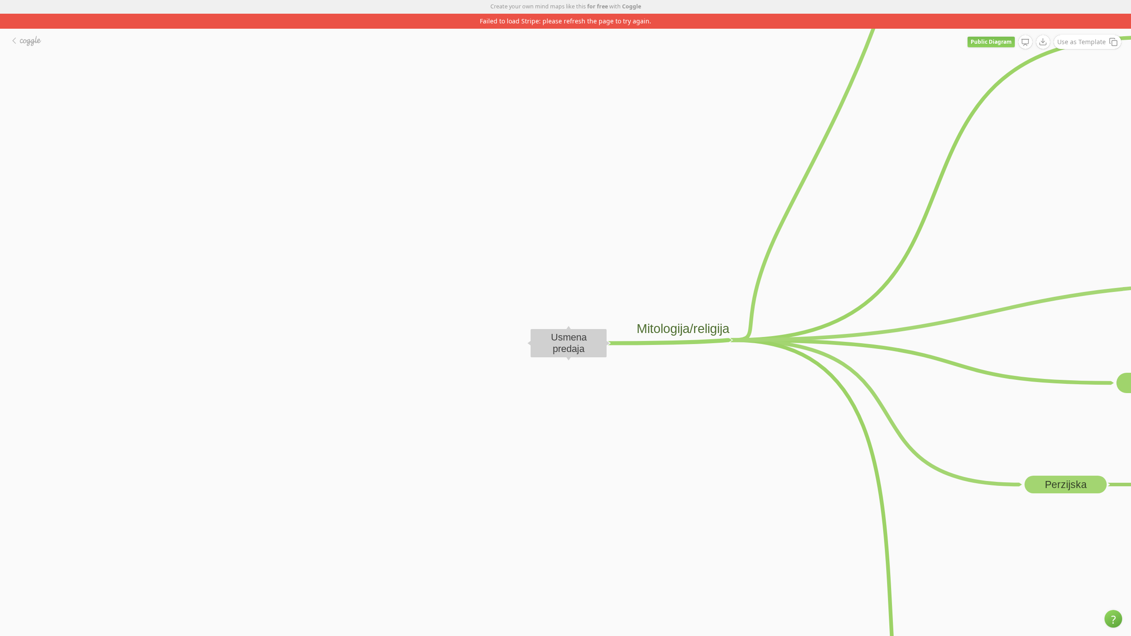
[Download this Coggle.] (1043, 27)
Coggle (631, 6)
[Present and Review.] (1025, 27)
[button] (1113, 619)
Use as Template (1081, 27)
